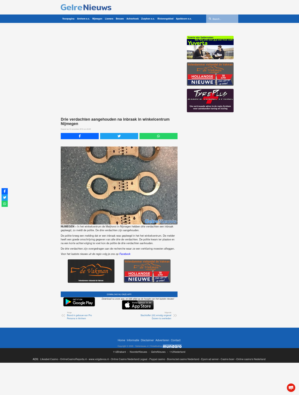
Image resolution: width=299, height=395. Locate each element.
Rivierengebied (165, 18)
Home (121, 340)
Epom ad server (210, 359)
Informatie (133, 340)
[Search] (210, 18)
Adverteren (162, 340)
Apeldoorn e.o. (184, 18)
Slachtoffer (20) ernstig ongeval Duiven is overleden (155, 315)
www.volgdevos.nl (99, 359)
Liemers (109, 18)
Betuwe (120, 18)
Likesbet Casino (49, 359)
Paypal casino (157, 359)
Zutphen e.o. (148, 18)
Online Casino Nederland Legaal (129, 359)
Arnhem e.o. (83, 18)
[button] (291, 387)
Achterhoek (132, 18)
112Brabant (119, 352)
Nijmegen (97, 18)
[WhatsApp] (159, 136)
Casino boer (227, 359)
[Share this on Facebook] (80, 136)
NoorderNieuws (138, 352)
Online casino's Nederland (251, 359)
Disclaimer (147, 340)
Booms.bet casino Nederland (183, 359)
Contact (175, 340)
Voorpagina (68, 18)
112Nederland (177, 352)
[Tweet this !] (119, 136)
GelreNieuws (158, 352)
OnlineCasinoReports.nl (73, 359)
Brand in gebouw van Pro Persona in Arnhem (79, 315)
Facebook (125, 254)
